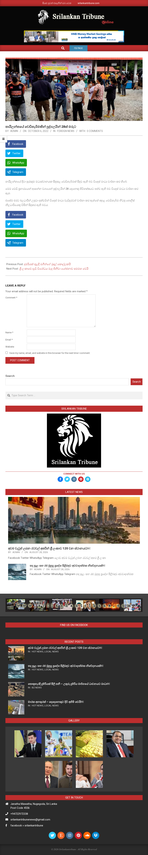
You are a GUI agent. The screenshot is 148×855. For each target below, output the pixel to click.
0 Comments (95, 131)
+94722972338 (19, 813)
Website (9, 346)
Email (9, 339)
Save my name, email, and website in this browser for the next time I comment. (49, 353)
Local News (51, 651)
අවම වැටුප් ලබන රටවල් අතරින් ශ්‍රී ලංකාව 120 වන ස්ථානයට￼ (49, 548)
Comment (11, 297)
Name (9, 332)
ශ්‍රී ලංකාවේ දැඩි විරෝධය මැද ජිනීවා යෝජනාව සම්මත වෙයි (53, 268)
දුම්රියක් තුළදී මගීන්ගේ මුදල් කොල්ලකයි (47, 264)
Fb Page (78, 48)
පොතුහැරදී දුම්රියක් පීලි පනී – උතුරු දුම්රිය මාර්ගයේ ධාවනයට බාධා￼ (69, 683)
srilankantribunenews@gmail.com (30, 819)
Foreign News (65, 131)
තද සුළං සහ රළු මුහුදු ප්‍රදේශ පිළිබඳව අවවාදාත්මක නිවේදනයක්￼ (67, 565)
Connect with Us (74, 473)
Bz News (37, 687)
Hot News (37, 651)
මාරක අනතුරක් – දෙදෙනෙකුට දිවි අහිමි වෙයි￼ (56, 701)
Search (10, 376)
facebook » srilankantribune (26, 825)
